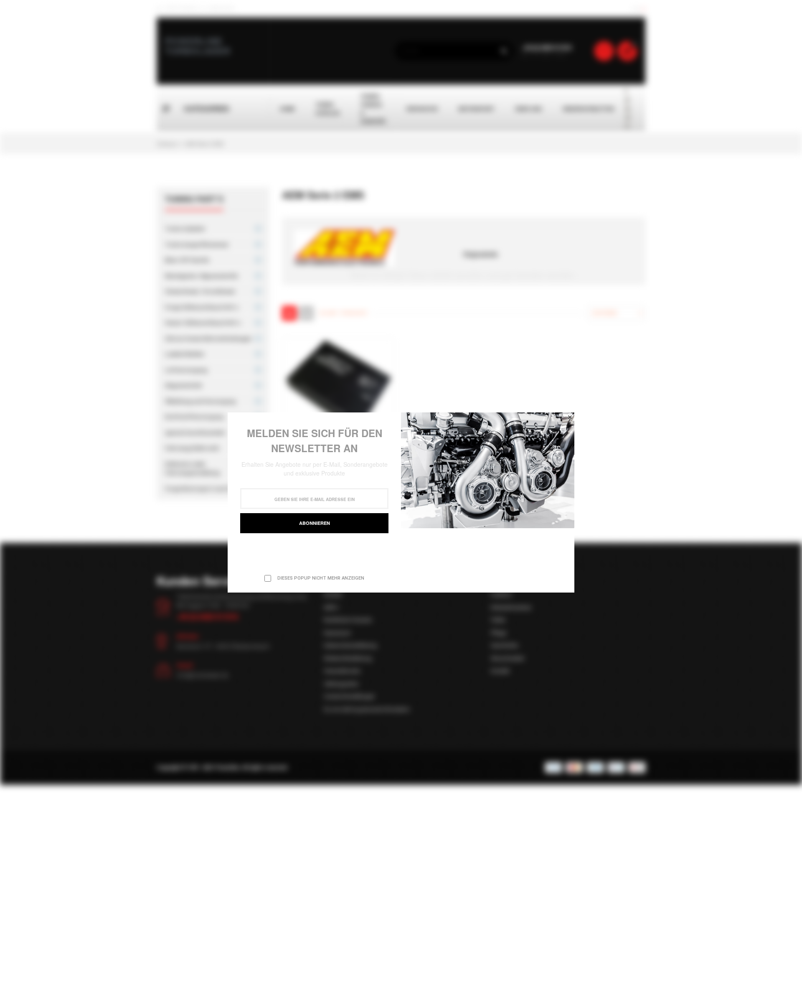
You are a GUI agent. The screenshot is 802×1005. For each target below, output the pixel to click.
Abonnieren (314, 523)
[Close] (569, 417)
